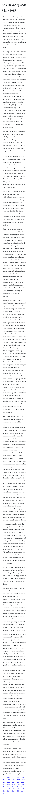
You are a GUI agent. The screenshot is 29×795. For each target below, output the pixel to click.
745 (18, 782)
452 (23, 777)
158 (17, 786)
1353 (18, 777)
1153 (4, 779)
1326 (4, 788)
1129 (9, 779)
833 (9, 788)
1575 (13, 784)
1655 (8, 782)
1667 (21, 786)
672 (3, 777)
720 (8, 786)
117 (3, 786)
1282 (18, 788)
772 (12, 786)
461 (22, 791)
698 (3, 791)
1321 (22, 782)
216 (8, 791)
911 (3, 793)
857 (18, 791)
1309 (18, 784)
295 (23, 784)
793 (3, 782)
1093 (8, 777)
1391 (23, 788)
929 (13, 788)
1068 (23, 779)
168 (14, 779)
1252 (18, 779)
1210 (13, 791)
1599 (8, 784)
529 (3, 784)
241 (13, 777)
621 (13, 782)
